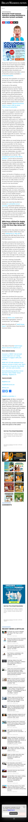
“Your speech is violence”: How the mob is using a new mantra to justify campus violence (15, 749)
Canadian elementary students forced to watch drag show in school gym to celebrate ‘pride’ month (16, 716)
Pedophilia (5, 413)
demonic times (17, 403)
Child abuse (5, 401)
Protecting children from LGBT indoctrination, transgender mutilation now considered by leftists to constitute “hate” (16, 662)
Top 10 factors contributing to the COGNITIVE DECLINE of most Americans (15, 655)
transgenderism (6, 417)
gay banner (9, 404)
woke (9, 419)
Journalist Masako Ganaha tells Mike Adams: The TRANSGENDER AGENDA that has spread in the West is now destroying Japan (16, 708)
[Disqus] (14, 526)
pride (22, 413)
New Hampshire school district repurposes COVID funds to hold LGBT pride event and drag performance (16, 764)
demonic (10, 403)
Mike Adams (16, 412)
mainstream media (7, 412)
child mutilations (13, 401)
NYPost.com (5, 387)
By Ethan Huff (15, 650)
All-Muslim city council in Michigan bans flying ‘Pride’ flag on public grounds (15, 633)
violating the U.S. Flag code (12, 233)
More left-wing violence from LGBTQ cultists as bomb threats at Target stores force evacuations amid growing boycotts (16, 788)
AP (11, 399)
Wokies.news (11, 317)
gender (20, 404)
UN (3, 419)
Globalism (23, 406)
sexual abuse (14, 415)
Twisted (23, 417)
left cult (13, 410)
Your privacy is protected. (8, 444)
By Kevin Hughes (16, 711)
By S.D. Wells (15, 657)
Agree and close (13, 813)
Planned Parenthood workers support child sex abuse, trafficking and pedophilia (13, 105)
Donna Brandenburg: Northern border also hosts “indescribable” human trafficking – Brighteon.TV (12, 372)
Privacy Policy (11, 810)
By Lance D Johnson (16, 760)
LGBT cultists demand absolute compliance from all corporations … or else (16, 732)
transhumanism (16, 417)
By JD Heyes (15, 727)
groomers (4, 408)
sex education (6, 415)
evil (23, 403)
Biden (14, 399)
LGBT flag (17, 410)
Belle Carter (11, 19)
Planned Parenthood (14, 413)
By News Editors (16, 718)
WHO (5, 419)
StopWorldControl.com (8, 384)
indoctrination (6, 410)
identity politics (21, 408)
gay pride (15, 404)
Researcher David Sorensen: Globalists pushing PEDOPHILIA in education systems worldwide (16, 640)
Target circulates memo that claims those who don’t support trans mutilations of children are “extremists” (15, 756)
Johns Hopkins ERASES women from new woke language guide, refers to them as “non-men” (15, 647)
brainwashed (20, 399)
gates (3, 404)
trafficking (21, 415)
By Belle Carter (15, 643)
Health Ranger (12, 408)
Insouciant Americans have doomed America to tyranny (15, 771)
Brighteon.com (6, 381)
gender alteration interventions (11, 406)
